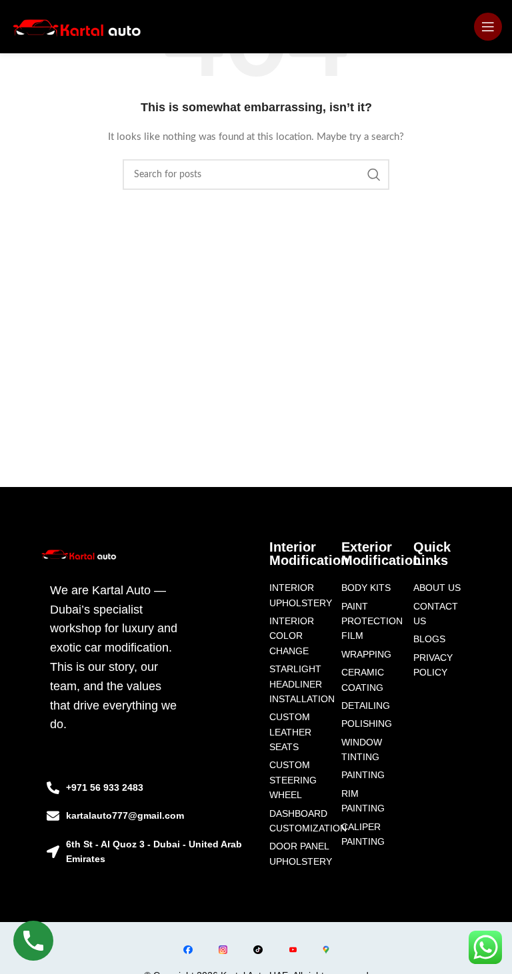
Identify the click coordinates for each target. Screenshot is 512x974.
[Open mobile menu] (488, 26)
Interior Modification (309, 554)
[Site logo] (77, 26)
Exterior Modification (381, 554)
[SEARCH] (374, 174)
